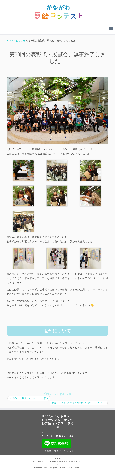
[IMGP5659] (56, 170)
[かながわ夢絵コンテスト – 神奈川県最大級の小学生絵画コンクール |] (57, 12)
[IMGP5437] (90, 170)
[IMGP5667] (23, 221)
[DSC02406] (90, 258)
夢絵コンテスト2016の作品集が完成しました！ (78, 403)
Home (10, 40)
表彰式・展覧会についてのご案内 (29, 398)
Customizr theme (73, 468)
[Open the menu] (111, 29)
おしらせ (20, 40)
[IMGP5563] (90, 195)
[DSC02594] (23, 170)
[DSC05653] (56, 258)
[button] (23, 170)
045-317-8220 (46, 432)
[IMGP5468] (56, 195)
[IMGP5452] (23, 195)
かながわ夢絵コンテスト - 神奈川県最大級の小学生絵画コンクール (57, 462)
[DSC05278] (23, 258)
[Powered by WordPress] (46, 467)
